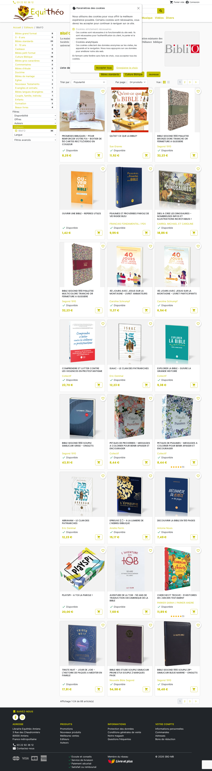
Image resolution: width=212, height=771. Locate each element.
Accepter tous (104, 67)
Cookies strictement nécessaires (93, 29)
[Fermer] (138, 8)
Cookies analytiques (87, 41)
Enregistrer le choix (127, 67)
